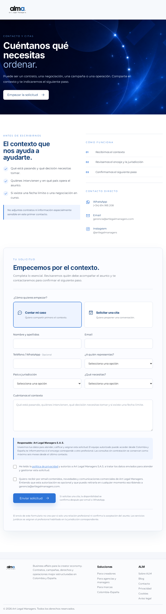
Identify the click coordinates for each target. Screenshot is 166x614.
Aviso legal (144, 598)
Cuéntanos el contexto (28, 395)
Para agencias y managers (106, 580)
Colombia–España (108, 592)
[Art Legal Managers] (17, 10)
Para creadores (106, 573)
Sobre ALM (145, 573)
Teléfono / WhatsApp (32, 354)
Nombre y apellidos (26, 334)
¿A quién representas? (99, 354)
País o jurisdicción (25, 374)
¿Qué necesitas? (95, 374)
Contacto (144, 583)
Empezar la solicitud (22, 95)
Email (89, 334)
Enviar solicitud (31, 498)
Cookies (143, 593)
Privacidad (144, 588)
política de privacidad (45, 466)
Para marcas (105, 587)
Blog (141, 578)
